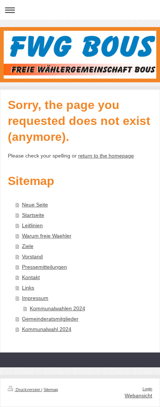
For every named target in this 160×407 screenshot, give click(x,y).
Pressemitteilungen (44, 267)
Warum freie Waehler (46, 236)
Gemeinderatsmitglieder (50, 319)
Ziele (27, 246)
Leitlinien (32, 225)
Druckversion (28, 389)
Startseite (33, 215)
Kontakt (31, 277)
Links (28, 288)
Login (147, 389)
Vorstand (32, 256)
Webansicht (138, 395)
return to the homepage (106, 156)
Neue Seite (35, 205)
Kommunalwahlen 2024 (57, 308)
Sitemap (51, 389)
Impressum (35, 298)
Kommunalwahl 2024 (46, 329)
